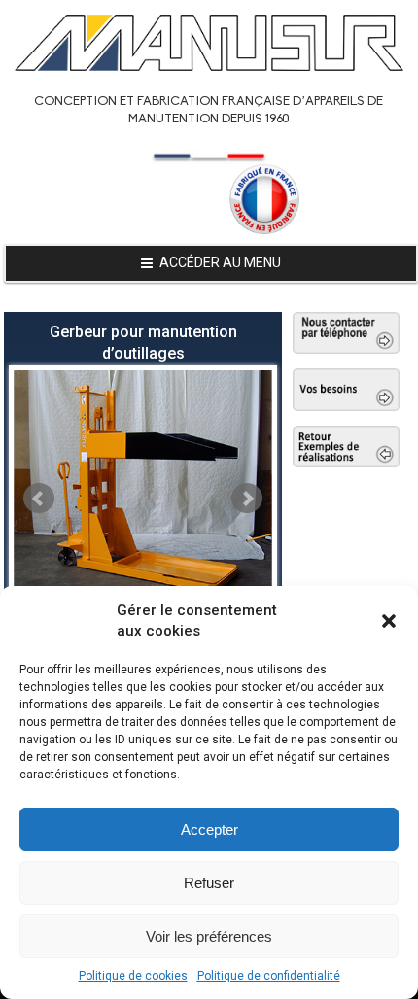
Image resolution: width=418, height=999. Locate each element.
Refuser (209, 883)
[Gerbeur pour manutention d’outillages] (143, 489)
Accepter (209, 829)
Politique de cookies (133, 975)
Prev (38, 498)
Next (246, 498)
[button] (389, 621)
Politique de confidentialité (268, 975)
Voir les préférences (209, 936)
